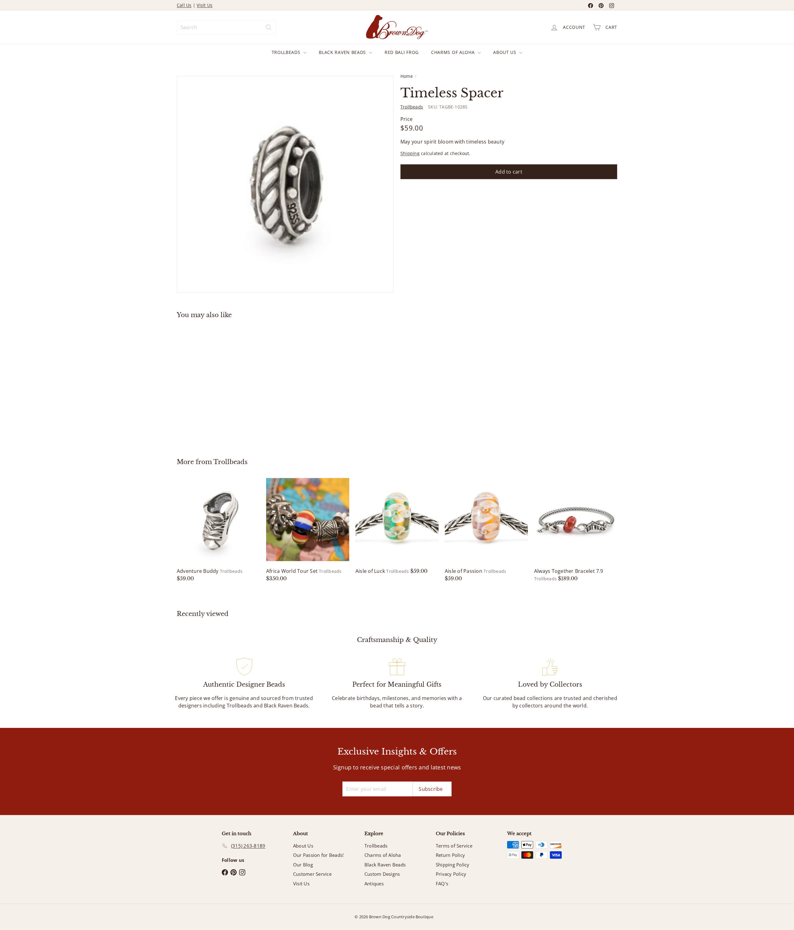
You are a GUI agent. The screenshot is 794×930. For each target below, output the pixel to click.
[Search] (268, 27)
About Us (505, 52)
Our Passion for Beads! (318, 855)
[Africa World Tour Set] (307, 530)
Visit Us (204, 5)
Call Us (184, 5)
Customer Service (312, 874)
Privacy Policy (451, 874)
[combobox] (226, 27)
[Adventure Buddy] (218, 530)
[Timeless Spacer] (211, 383)
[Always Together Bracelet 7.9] (575, 530)
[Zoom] (285, 184)
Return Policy (450, 855)
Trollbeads (287, 52)
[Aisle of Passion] (486, 530)
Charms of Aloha (453, 52)
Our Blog (303, 864)
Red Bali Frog (402, 52)
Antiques (374, 883)
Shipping (410, 153)
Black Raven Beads (343, 52)
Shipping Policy (453, 864)
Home (406, 76)
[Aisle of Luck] (397, 526)
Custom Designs (382, 874)
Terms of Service (454, 846)
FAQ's (442, 883)
